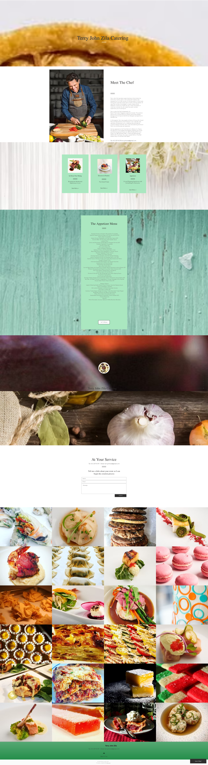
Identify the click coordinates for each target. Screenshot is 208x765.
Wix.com (108, 763)
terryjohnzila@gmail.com (128, 141)
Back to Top (104, 756)
